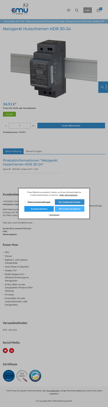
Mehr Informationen (68, 195)
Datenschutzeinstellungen (39, 202)
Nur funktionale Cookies (69, 202)
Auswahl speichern (39, 209)
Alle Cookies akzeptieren (69, 209)
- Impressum (54, 215)
